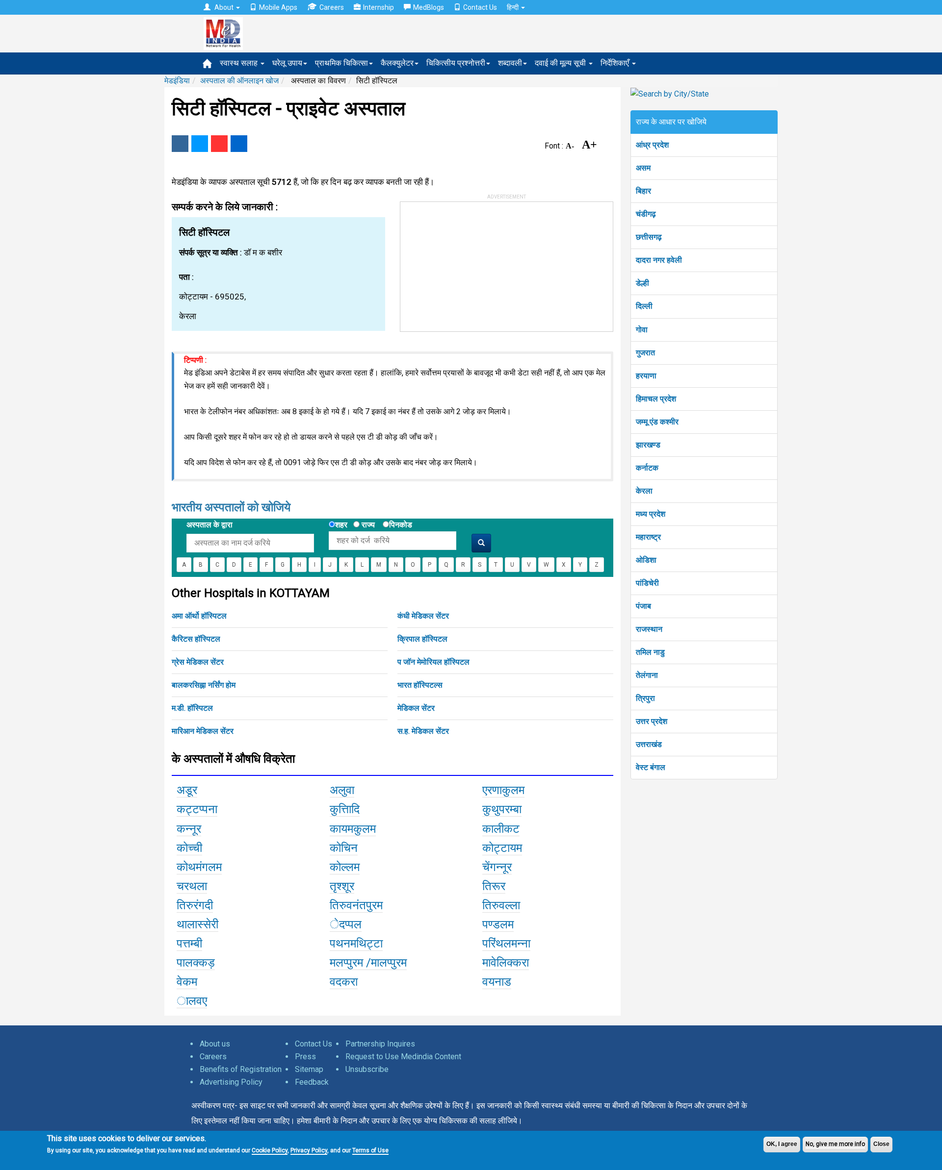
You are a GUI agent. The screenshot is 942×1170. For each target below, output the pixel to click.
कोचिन (344, 848)
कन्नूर (189, 829)
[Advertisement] (474, 263)
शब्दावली (510, 63)
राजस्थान (649, 629)
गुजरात (645, 352)
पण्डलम (498, 924)
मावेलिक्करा (505, 963)
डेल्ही (642, 283)
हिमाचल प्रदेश (656, 398)
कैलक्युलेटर (397, 63)
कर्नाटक (647, 468)
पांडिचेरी (647, 583)
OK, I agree (781, 1144)
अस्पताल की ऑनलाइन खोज (239, 80)
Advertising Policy (231, 1082)
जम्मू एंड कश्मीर (657, 421)
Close (881, 1144)
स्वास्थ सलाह (240, 63)
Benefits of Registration (241, 1069)
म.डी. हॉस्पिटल (192, 708)
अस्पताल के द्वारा (209, 524)
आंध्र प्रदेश (652, 144)
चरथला (192, 886)
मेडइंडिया (177, 80)
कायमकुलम (353, 829)
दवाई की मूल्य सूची (561, 63)
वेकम (187, 982)
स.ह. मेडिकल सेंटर (423, 731)
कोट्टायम (502, 848)
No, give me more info (835, 1144)
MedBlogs (428, 7)
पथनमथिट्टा (356, 943)
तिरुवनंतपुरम (356, 905)
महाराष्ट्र (648, 537)
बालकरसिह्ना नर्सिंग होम (204, 685)
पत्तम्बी (189, 943)
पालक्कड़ (196, 963)
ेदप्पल (346, 924)
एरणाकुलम (503, 790)
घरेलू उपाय (287, 63)
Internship (378, 7)
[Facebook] (180, 143)
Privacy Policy (308, 1150)
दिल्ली (644, 306)
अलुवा (342, 790)
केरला (644, 491)
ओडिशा (646, 560)
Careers (331, 7)
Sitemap (309, 1069)
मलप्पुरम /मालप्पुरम (368, 963)
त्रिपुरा (645, 698)
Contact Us (480, 7)
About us (215, 1043)
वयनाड (496, 982)
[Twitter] (199, 143)
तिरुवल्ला (501, 905)
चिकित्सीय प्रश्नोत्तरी (455, 63)
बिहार (643, 191)
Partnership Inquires (380, 1043)
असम (643, 168)
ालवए (192, 1001)
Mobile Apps (278, 7)
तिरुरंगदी (195, 905)
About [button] (224, 7)
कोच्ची (189, 848)
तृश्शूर (342, 886)
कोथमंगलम (199, 867)
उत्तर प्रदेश (651, 721)
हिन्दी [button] (513, 7)
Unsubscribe (367, 1069)
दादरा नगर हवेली (659, 260)
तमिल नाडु (650, 652)
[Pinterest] (219, 143)
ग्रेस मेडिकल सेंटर (198, 662)
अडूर (187, 790)
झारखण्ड (648, 444)
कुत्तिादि (345, 809)
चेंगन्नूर (497, 867)
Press (305, 1056)
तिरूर (493, 886)
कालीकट (501, 829)
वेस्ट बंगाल (650, 767)
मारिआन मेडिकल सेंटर (203, 731)
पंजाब (643, 606)
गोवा (642, 329)
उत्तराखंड (649, 744)
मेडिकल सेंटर (416, 708)
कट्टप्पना (197, 809)
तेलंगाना (647, 675)
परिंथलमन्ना (506, 943)
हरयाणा (646, 375)
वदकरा (344, 982)
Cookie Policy (270, 1150)
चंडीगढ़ (646, 214)
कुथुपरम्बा (502, 809)
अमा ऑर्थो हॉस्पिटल (199, 616)
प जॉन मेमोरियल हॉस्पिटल (433, 662)
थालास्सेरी (197, 924)
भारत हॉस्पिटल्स (420, 685)
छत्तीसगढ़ (649, 237)
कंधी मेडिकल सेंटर (423, 616)
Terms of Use (370, 1150)
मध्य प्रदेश (650, 514)
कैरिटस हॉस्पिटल (196, 639)
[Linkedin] (239, 143)
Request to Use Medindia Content (403, 1056)
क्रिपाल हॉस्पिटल (422, 639)
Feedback (312, 1082)
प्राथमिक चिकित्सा (341, 63)
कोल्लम (345, 867)
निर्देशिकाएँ (616, 63)
